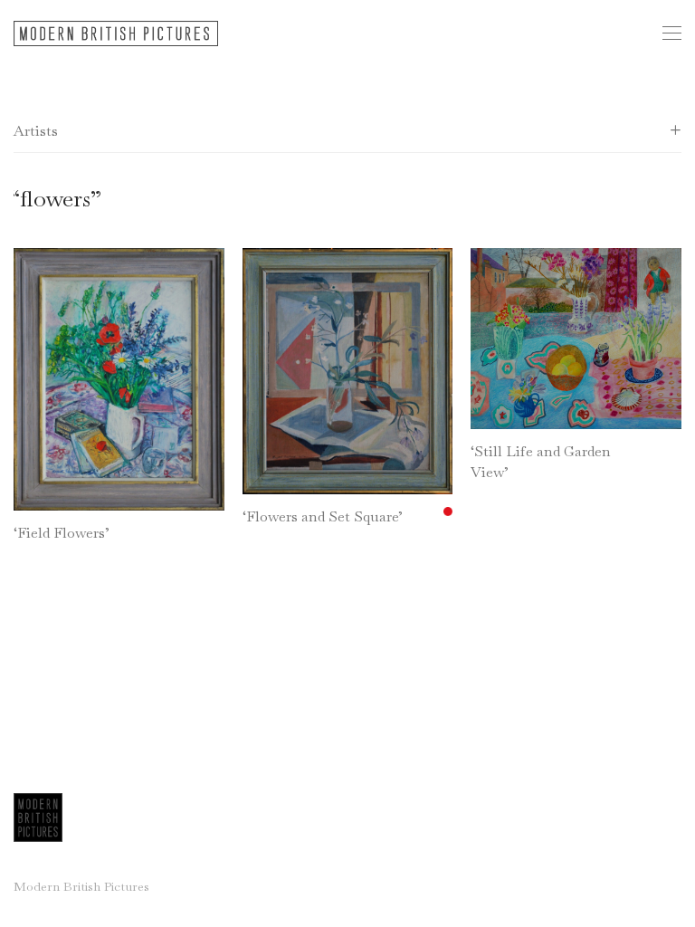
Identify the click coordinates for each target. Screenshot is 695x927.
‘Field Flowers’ (61, 532)
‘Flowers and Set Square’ (323, 516)
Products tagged (55, 198)
